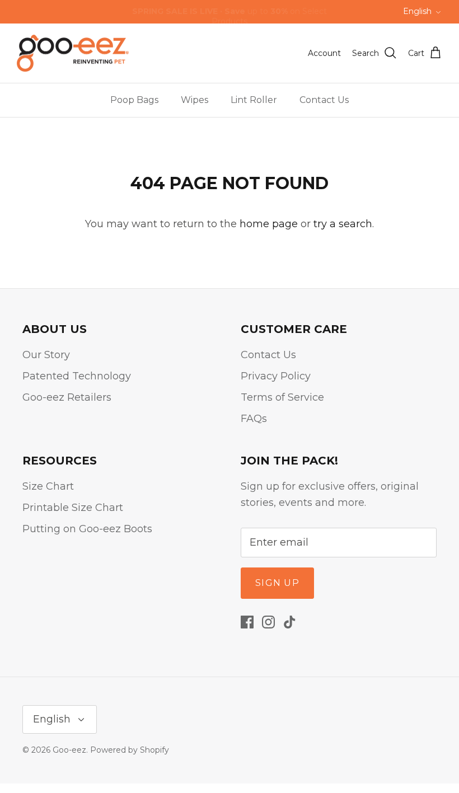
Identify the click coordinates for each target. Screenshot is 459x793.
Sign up (277, 583)
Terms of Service (282, 397)
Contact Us (324, 100)
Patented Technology (76, 376)
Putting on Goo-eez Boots (87, 529)
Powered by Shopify (129, 750)
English (417, 11)
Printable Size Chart (72, 507)
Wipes (194, 100)
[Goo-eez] (73, 53)
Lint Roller (254, 100)
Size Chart (48, 486)
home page (269, 224)
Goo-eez (69, 750)
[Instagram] (268, 622)
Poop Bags (134, 100)
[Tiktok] (289, 622)
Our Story (46, 355)
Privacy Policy (276, 376)
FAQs (254, 418)
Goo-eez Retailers (66, 397)
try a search (342, 224)
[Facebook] (247, 622)
